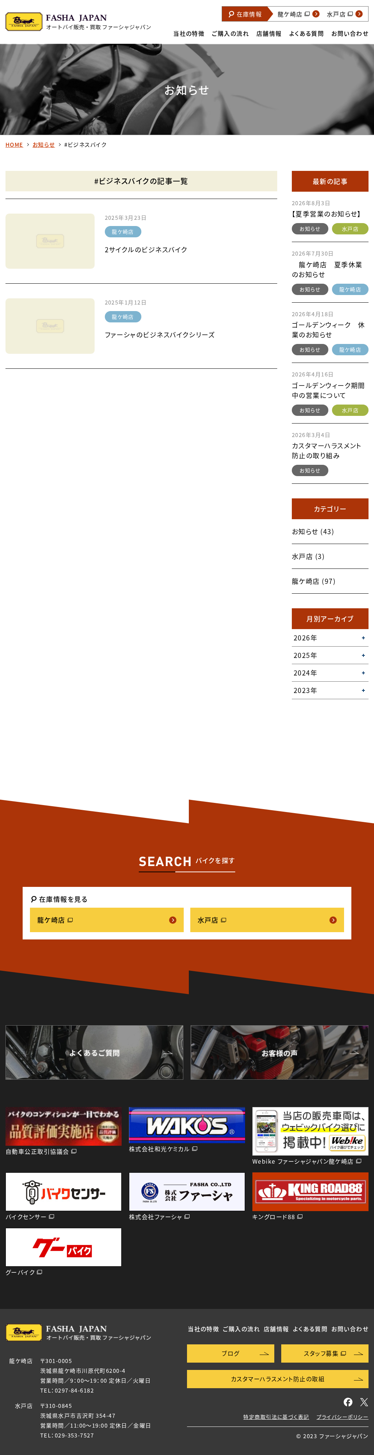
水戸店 (350, 228)
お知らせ (44, 145)
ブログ (230, 1353)
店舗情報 (269, 33)
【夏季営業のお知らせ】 (326, 214)
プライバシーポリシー (343, 1416)
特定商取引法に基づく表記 (276, 1416)
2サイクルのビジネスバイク (146, 249)
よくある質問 (306, 33)
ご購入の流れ (230, 33)
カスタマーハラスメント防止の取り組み (327, 450)
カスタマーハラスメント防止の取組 (278, 1378)
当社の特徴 (189, 33)
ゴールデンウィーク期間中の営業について (328, 390)
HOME (14, 145)
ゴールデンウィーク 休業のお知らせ (328, 330)
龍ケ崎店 (123, 231)
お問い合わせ (350, 33)
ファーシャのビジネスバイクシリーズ (160, 335)
